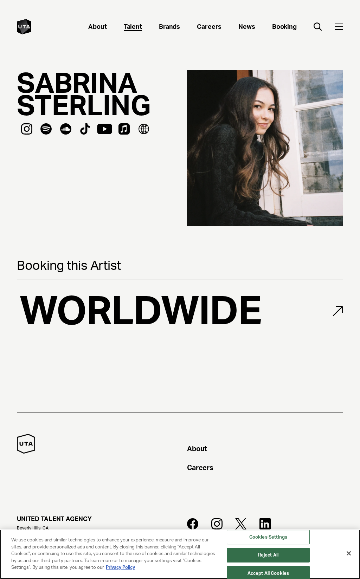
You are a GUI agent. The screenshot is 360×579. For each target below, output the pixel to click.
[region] (180, 554)
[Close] (348, 553)
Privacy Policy (120, 567)
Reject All (268, 555)
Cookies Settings (268, 537)
